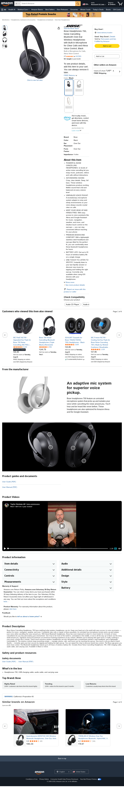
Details (112, 36)
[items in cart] (120, 4)
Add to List (100, 56)
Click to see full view (35, 80)
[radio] (4, 27)
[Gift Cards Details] (121, 9)
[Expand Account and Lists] (105, 4)
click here (12, 609)
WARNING (8, 696)
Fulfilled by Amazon (102, 41)
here (5, 601)
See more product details (75, 285)
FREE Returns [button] (69, 75)
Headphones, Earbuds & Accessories (23, 20)
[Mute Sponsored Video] (55, 731)
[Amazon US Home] (39, 772)
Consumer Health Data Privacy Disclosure (64, 779)
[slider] (57, 548)
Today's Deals (98, 9)
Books (108, 9)
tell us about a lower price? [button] (28, 616)
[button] (3, 9)
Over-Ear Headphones (62, 20)
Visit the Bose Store (71, 28)
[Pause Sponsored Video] (55, 727)
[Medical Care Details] (28, 9)
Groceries (74, 9)
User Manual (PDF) (9, 487)
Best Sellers (49, 9)
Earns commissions (33, 504)
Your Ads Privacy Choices (88, 779)
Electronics (5, 20)
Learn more (76, 131)
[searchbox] (48, 3)
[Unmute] (119, 548)
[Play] (4, 549)
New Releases (62, 9)
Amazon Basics (37, 9)
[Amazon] (7, 4)
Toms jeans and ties (108, 39)
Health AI (11, 9)
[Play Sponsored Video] (87, 722)
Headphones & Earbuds (45, 20)
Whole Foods (85, 9)
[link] (23, 341)
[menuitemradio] (115, 549)
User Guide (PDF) (9, 482)
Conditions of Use (32, 779)
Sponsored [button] (5, 705)
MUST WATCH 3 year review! (21, 506)
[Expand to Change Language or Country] (88, 4)
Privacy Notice (44, 779)
